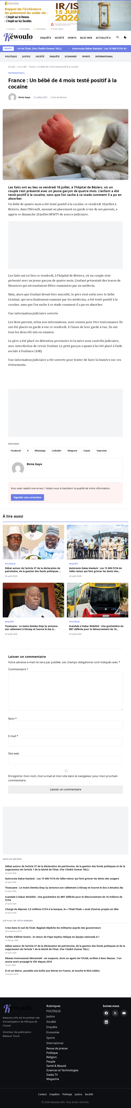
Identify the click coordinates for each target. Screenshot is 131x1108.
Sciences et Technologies (62, 1070)
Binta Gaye (24, 97)
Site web (13, 753)
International (104, 56)
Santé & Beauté (56, 1066)
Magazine (52, 1079)
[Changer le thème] (125, 38)
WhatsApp (40, 450)
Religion (51, 1057)
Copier (86, 450)
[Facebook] (106, 1013)
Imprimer (102, 450)
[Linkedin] (106, 1022)
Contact (42, 1094)
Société (59, 37)
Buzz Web (86, 37)
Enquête (45, 37)
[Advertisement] (65, 245)
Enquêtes (54, 1094)
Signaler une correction (27, 497)
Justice (26, 56)
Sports (72, 37)
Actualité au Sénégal (109, 37)
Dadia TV (52, 1075)
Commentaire (18, 669)
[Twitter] (115, 1013)
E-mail (13, 736)
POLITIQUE (11, 56)
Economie (71, 56)
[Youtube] (124, 1013)
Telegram (72, 450)
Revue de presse (57, 1048)
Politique (52, 1053)
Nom (12, 718)
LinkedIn (56, 450)
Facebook (16, 450)
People (50, 1061)
